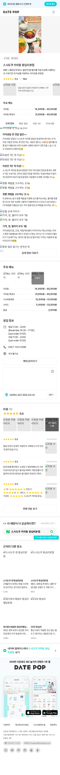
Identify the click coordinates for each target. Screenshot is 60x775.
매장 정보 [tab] (23, 123)
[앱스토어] (31, 750)
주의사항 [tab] (50, 123)
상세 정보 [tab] (9, 123)
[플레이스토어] (37, 750)
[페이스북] (25, 750)
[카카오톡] (18, 750)
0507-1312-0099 (17, 347)
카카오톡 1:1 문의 (13, 743)
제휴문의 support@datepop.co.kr (37, 743)
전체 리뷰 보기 (30, 508)
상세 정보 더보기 (30, 253)
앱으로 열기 (50, 4)
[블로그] (12, 750)
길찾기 (51, 395)
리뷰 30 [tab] (37, 123)
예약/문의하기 (30, 361)
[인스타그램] (5, 750)
